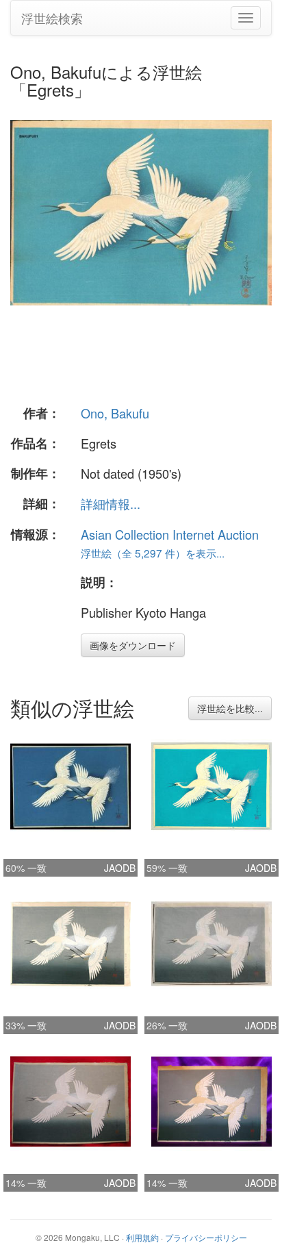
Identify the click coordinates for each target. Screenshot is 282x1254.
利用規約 (142, 1237)
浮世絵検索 (52, 18)
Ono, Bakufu (115, 413)
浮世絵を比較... (230, 708)
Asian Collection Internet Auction (170, 534)
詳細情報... (110, 503)
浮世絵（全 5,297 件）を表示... (153, 552)
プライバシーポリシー (206, 1237)
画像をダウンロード (133, 645)
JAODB (120, 868)
